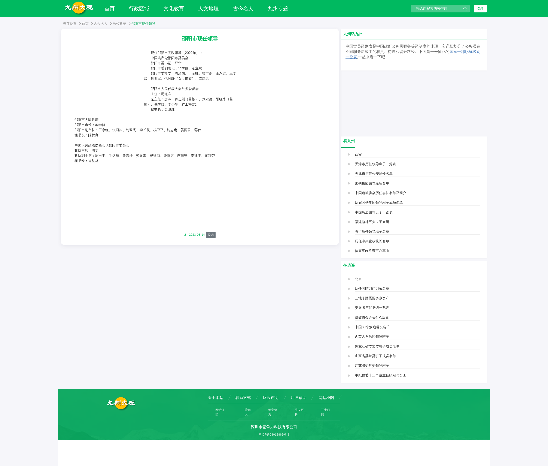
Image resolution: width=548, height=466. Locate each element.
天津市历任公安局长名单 (374, 173)
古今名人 (243, 8)
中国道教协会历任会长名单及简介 (380, 193)
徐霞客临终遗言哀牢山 (372, 251)
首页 (109, 8)
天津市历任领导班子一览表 (375, 164)
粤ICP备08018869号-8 (274, 434)
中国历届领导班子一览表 (374, 212)
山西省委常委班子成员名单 (375, 356)
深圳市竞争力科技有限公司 (274, 427)
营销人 (248, 412)
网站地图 (326, 398)
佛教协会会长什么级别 (372, 317)
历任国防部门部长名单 (372, 288)
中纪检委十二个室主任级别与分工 (380, 375)
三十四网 (325, 412)
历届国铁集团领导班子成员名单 (379, 202)
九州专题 (278, 8)
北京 (358, 279)
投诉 (211, 235)
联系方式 (243, 398)
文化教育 (174, 8)
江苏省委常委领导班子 (372, 365)
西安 (358, 154)
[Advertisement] (106, 82)
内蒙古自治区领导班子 (372, 337)
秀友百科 (299, 412)
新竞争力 (272, 412)
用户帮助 (298, 398)
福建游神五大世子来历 (372, 222)
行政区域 (139, 8)
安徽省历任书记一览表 (372, 308)
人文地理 (208, 8)
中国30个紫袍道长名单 (372, 327)
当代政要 (119, 23)
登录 (480, 8)
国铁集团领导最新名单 (372, 183)
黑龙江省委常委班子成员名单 (377, 346)
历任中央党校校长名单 (372, 241)
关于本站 (215, 398)
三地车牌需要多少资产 (372, 298)
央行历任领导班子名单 (372, 231)
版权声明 (270, 398)
